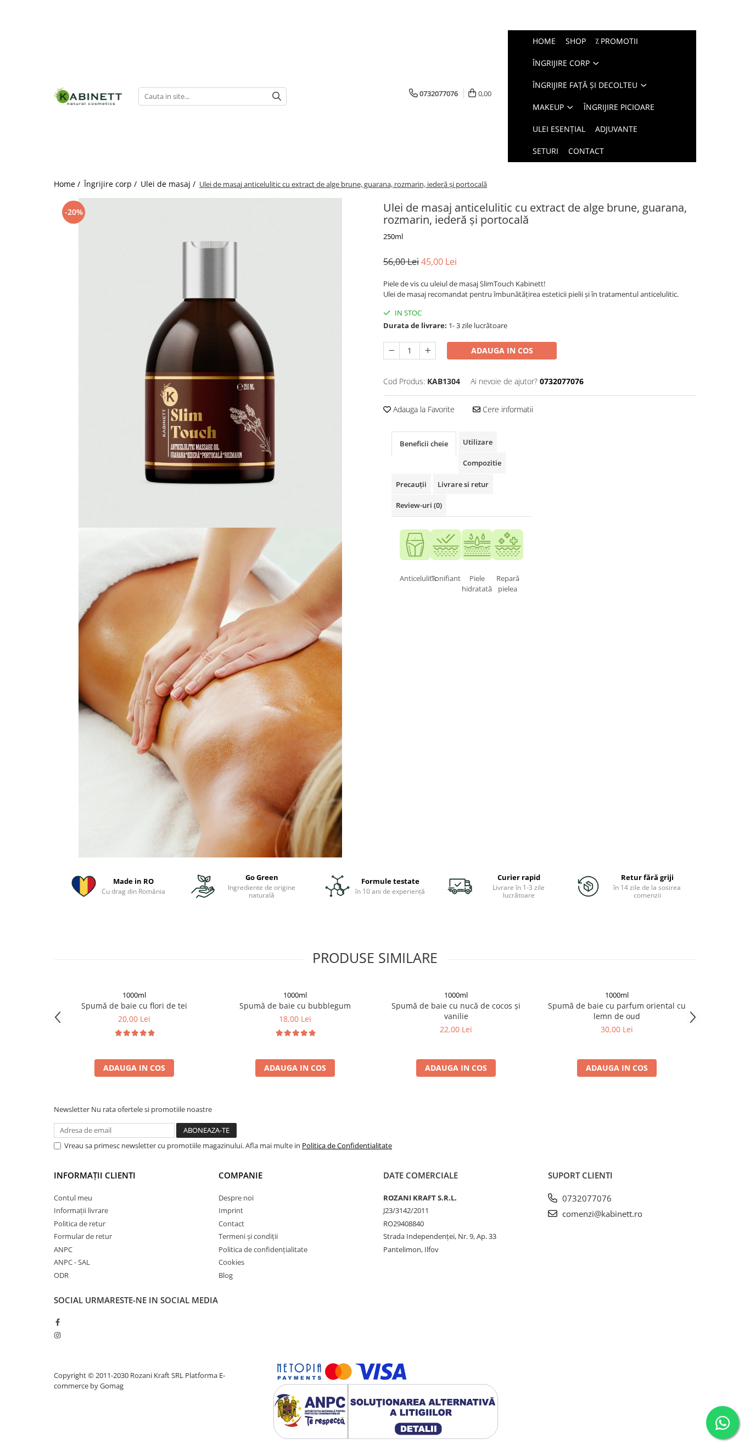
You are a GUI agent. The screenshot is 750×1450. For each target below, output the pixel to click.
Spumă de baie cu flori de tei (134, 1005)
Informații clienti (95, 1175)
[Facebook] (57, 1322)
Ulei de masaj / (169, 184)
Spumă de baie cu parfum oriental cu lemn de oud (617, 1010)
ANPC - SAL (72, 1262)
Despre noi (236, 1198)
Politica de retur (79, 1223)
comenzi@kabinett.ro (601, 1213)
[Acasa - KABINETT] (88, 95)
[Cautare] (277, 96)
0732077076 (586, 1198)
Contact (231, 1223)
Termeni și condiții (248, 1236)
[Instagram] (57, 1335)
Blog (226, 1275)
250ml (393, 236)
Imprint (231, 1210)
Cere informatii (506, 409)
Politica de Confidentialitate (347, 1145)
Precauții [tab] (411, 484)
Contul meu (73, 1198)
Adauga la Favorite (423, 409)
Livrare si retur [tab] (463, 484)
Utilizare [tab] (477, 442)
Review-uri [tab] (419, 505)
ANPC (63, 1249)
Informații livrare (81, 1210)
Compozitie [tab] (482, 463)
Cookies (231, 1262)
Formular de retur (83, 1236)
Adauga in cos (502, 350)
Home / (68, 184)
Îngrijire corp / (111, 184)
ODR (61, 1275)
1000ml (134, 995)
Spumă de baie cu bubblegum (295, 1005)
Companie (240, 1175)
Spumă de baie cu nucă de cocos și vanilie (455, 1010)
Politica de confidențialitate (263, 1249)
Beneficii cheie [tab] (424, 444)
